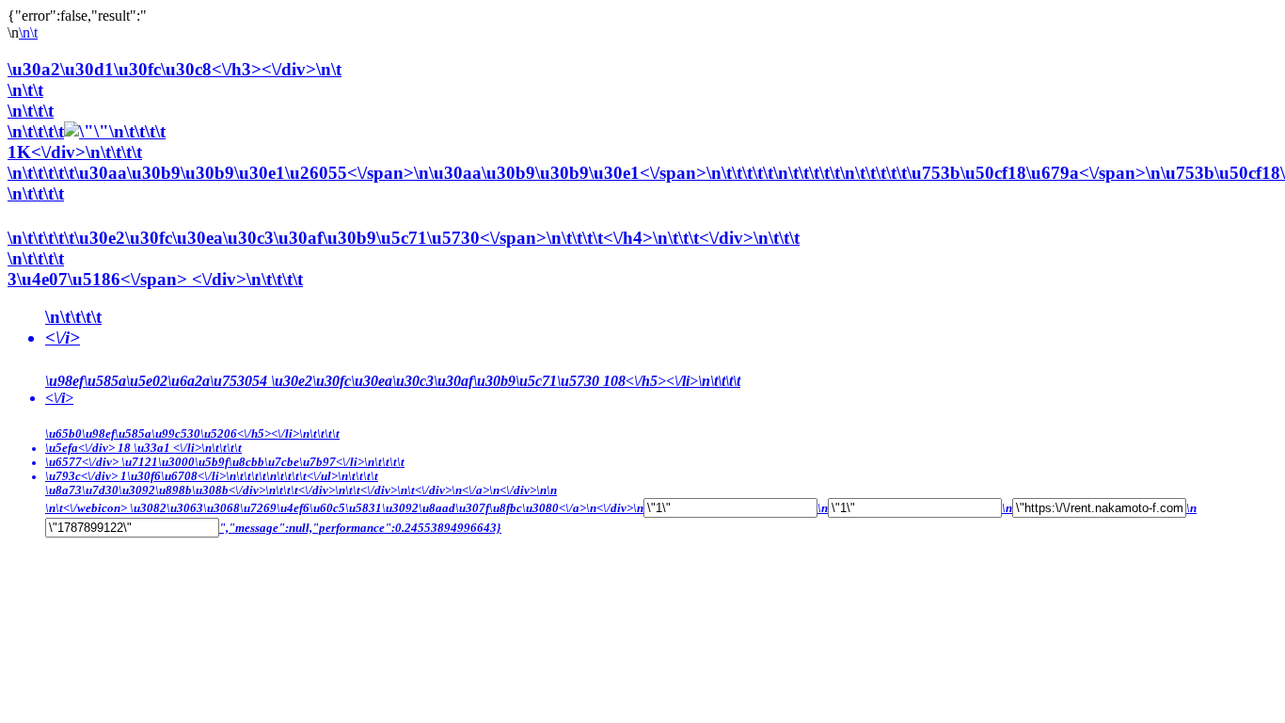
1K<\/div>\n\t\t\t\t (75, 152)
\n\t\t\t (31, 110)
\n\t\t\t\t (602, 359)
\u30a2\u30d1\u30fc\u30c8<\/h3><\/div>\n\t (174, 69)
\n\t (28, 32)
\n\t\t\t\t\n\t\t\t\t (87, 131)
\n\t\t (25, 90)
